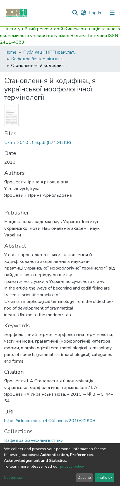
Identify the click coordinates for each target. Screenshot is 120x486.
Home (10, 52)
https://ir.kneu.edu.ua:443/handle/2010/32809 (49, 421)
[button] (83, 12)
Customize (13, 477)
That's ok (104, 477)
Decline (84, 477)
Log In (95, 13)
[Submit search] (75, 12)
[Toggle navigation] (112, 12)
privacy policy (72, 466)
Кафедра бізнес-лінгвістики (39, 59)
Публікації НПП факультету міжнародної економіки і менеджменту (51, 52)
